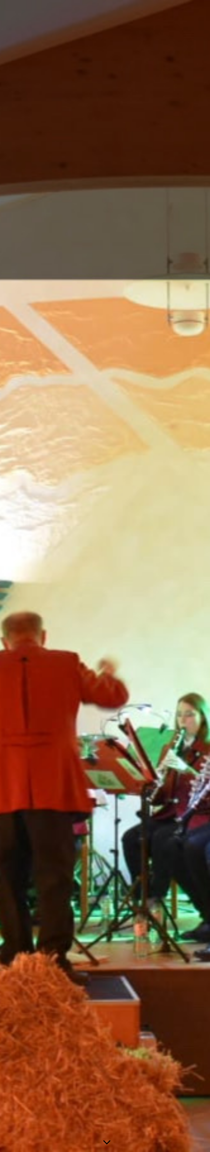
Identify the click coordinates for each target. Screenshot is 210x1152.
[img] (105, 576)
